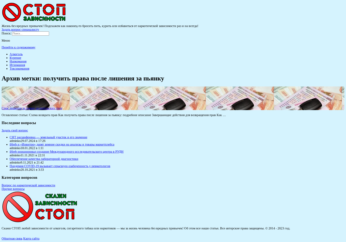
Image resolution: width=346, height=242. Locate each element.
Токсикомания (19, 68)
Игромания (17, 65)
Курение (15, 57)
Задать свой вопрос (15, 130)
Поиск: (7, 33)
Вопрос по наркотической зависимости (28, 185)
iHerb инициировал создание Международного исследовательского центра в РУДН (67, 151)
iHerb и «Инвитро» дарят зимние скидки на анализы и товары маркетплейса (62, 144)
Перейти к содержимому (18, 47)
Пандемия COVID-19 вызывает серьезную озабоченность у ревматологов (60, 166)
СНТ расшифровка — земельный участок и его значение (48, 137)
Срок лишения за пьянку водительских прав (32, 108)
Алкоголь (16, 54)
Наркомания (18, 61)
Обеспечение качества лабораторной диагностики (44, 159)
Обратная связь (12, 238)
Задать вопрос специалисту (20, 29)
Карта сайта (31, 238)
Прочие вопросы (13, 189)
